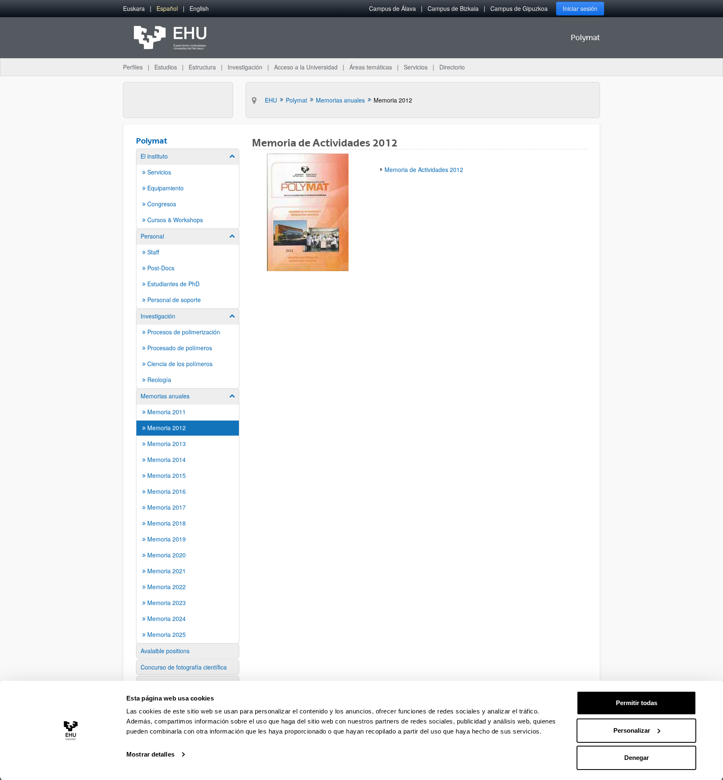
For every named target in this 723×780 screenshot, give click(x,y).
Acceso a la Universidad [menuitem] (306, 67)
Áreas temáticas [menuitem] (370, 67)
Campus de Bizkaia (453, 8)
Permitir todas (636, 702)
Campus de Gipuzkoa (519, 8)
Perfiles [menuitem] (133, 67)
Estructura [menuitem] (202, 67)
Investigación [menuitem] (245, 67)
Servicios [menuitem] (416, 67)
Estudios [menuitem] (165, 67)
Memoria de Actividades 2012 (424, 169)
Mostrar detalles (150, 754)
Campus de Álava (392, 8)
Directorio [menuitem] (452, 67)
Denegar (636, 757)
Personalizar (631, 730)
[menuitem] (134, 8)
